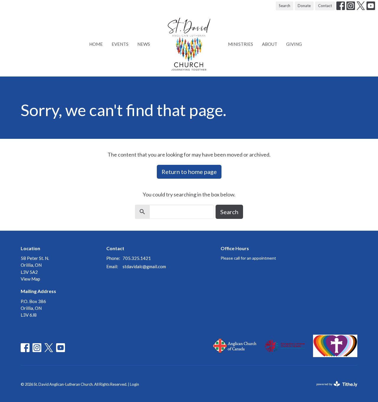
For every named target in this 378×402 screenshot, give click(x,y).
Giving (294, 44)
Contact (325, 5)
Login (134, 384)
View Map (30, 278)
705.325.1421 (137, 258)
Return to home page (189, 171)
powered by (333, 389)
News (143, 44)
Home (96, 44)
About (269, 44)
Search (284, 5)
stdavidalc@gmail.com (144, 266)
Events (120, 44)
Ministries (240, 44)
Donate (304, 5)
